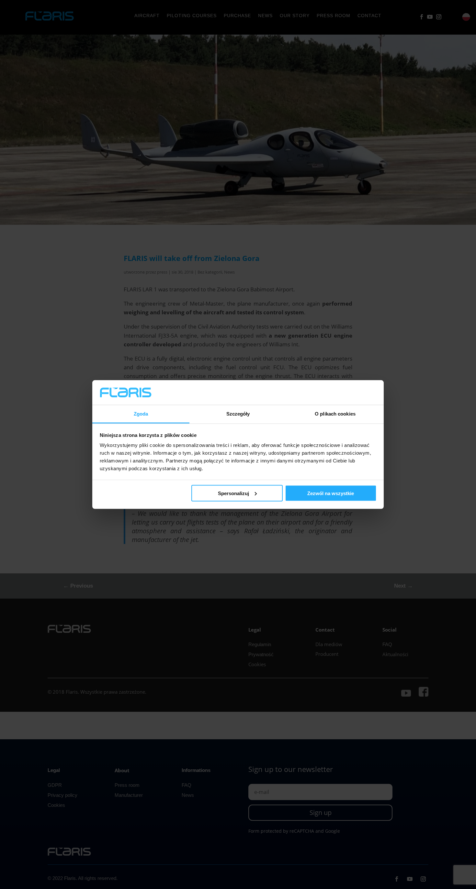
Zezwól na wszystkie (330, 493)
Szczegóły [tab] (238, 414)
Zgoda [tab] (141, 414)
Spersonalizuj (233, 493)
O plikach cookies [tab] (335, 414)
